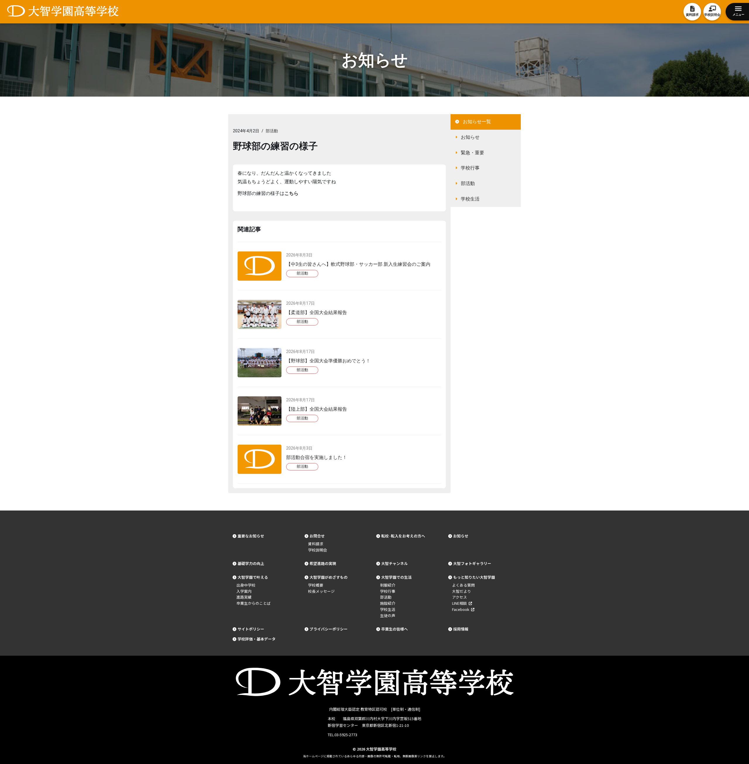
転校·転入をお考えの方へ (403, 536)
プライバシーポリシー (329, 629)
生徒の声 (387, 615)
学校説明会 (317, 550)
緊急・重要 (472, 152)
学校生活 (470, 199)
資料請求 (315, 544)
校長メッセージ (321, 591)
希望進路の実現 (323, 563)
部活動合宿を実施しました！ (316, 457)
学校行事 (470, 168)
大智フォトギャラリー (472, 563)
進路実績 (244, 597)
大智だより (461, 591)
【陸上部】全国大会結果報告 (316, 409)
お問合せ (317, 536)
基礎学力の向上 (251, 563)
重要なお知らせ (251, 536)
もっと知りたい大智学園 (474, 577)
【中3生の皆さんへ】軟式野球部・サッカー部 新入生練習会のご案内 (358, 264)
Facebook (461, 609)
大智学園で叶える (253, 577)
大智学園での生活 (396, 577)
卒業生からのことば (253, 603)
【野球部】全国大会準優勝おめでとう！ (328, 361)
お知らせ (470, 137)
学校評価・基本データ (257, 639)
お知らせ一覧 (477, 121)
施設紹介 (387, 603)
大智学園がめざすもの (329, 577)
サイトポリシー (251, 629)
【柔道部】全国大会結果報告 (316, 312)
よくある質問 (463, 585)
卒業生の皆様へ (394, 629)
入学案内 (244, 591)
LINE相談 (460, 603)
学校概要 (315, 585)
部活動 (272, 131)
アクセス (459, 597)
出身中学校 (245, 585)
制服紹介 (387, 585)
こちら (291, 193)
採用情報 (460, 629)
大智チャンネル (394, 563)
